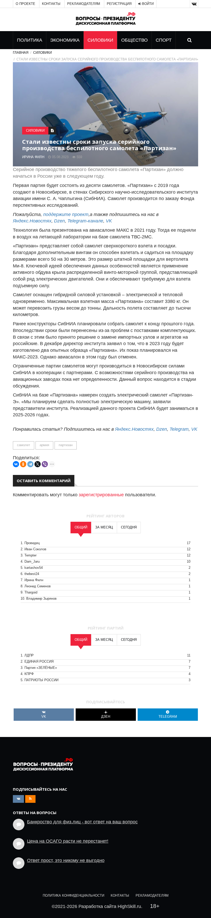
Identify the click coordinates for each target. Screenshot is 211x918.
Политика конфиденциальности (73, 895)
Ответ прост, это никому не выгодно (65, 860)
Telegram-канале (85, 220)
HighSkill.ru (129, 906)
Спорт (164, 40)
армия (44, 445)
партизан (66, 445)
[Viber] (45, 464)
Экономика (65, 40)
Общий (81, 527)
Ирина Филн (33, 157)
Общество (134, 40)
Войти (147, 4)
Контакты (51, 4)
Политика (29, 40)
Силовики (100, 40)
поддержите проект (66, 214)
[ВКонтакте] (16, 464)
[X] (37, 464)
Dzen (59, 220)
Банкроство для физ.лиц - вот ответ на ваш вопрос (82, 821)
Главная (20, 53)
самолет (23, 445)
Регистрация (119, 4)
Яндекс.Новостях (32, 220)
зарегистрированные (101, 494)
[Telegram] (30, 464)
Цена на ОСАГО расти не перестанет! (67, 841)
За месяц (104, 527)
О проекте (25, 4)
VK (109, 220)
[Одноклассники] (23, 464)
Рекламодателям (83, 4)
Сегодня (129, 527)
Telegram (179, 429)
